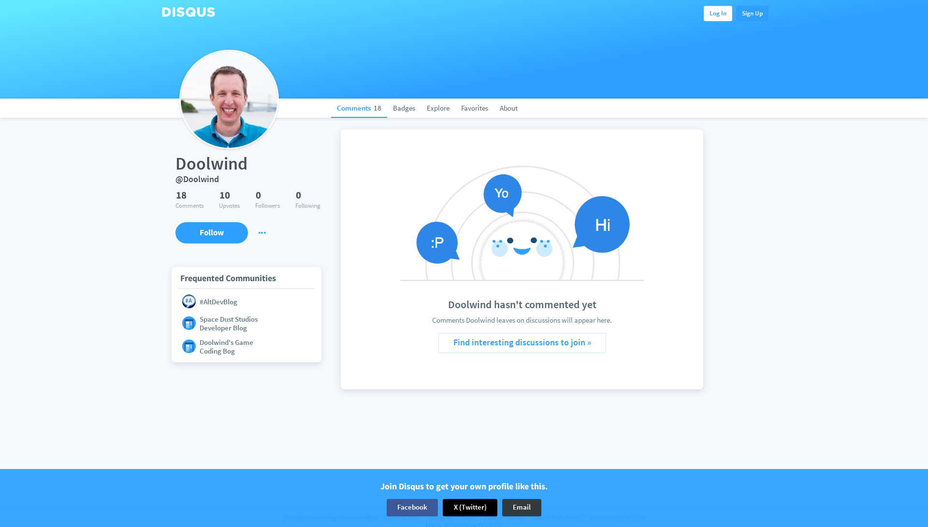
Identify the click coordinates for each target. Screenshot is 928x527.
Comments (359, 108)
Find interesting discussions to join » (522, 342)
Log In (718, 13)
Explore (438, 108)
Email (522, 507)
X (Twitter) (470, 507)
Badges (404, 108)
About (509, 108)
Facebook (412, 507)
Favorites (474, 108)
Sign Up (752, 13)
